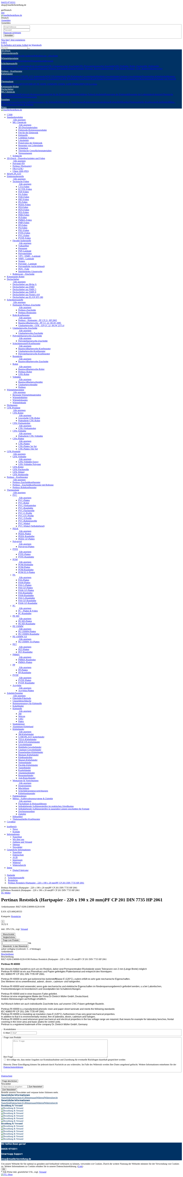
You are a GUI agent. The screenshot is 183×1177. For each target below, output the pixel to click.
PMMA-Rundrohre (27, 659)
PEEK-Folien (24, 204)
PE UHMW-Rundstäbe (28, 634)
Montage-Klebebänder (28, 755)
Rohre (15, 364)
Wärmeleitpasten (8, 61)
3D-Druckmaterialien (10, 94)
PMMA (76, 84)
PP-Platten (23, 670)
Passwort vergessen (12, 32)
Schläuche (17, 156)
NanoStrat (17, 837)
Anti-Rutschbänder (143, 79)
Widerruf (17, 862)
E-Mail (6, 1033)
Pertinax (22, 387)
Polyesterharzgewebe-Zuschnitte (27, 336)
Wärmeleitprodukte (9, 58)
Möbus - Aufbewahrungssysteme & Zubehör (33, 798)
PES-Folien (23, 212)
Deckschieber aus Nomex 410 (26, 294)
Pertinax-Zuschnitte (27, 310)
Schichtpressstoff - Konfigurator (15, 66)
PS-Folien (22, 228)
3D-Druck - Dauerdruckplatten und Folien (26, 158)
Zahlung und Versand (22, 842)
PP (81, 84)
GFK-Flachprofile (21, 469)
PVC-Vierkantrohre (27, 505)
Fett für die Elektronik (59, 94)
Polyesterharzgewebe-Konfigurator (34, 354)
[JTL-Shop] (7, 1174)
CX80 (9, 114)
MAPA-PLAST (14, 174)
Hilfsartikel (124, 102)
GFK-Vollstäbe (19, 456)
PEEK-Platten (24, 534)
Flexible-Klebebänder (68, 79)
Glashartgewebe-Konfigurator (31, 351)
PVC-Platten (24, 500)
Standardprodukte (15, 117)
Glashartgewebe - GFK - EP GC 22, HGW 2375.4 (41, 325)
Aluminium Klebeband (23, 726)
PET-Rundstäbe (25, 652)
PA (32, 84)
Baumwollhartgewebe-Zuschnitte (23, 68)
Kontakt (16, 831)
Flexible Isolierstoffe (27, 56)
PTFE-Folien (24, 233)
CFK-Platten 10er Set (28, 449)
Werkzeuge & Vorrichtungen (71, 102)
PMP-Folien (23, 222)
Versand (24, 929)
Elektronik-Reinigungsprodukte (34, 94)
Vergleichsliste (8, 937)
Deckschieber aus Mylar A (25, 284)
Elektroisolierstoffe (9, 53)
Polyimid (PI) (19, 163)
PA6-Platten (23, 580)
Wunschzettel (8, 934)
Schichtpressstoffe (9, 63)
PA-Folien (23, 194)
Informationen (13, 834)
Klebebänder (7, 74)
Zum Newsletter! (35, 1087)
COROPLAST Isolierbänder (32, 76)
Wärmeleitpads (37, 61)
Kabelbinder (162, 102)
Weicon (21, 716)
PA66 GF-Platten (26, 590)
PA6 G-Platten (24, 585)
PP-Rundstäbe (24, 672)
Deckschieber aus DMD (23, 287)
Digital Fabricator (20, 870)
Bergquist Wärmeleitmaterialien (27, 395)
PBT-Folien (23, 199)
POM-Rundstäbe (26, 570)
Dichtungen (12, 405)
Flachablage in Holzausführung (32, 803)
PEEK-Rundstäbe (26, 536)
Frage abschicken (9, 1081)
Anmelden (9, 35)
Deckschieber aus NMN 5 (24, 289)
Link (80, 1166)
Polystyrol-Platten (26, 546)
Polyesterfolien (25, 253)
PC (35, 84)
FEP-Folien (23, 192)
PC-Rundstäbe (24, 613)
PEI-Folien (23, 207)
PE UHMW (49, 84)
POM (28, 84)
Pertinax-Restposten (27, 312)
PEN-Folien (23, 210)
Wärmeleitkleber (23, 61)
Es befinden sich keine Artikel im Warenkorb (21, 45)
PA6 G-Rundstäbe (26, 598)
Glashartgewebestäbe (27, 384)
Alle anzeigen (19, 120)
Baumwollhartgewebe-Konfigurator (34, 348)
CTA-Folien (23, 186)
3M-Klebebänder (74, 76)
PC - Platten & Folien (28, 611)
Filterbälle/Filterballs (22, 698)
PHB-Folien (23, 215)
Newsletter (17, 847)
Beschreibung (7, 954)
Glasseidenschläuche (19, 102)
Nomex (21, 261)
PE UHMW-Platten (27, 631)
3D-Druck (5, 50)
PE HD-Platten (25, 621)
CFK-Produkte (13, 408)
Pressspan (22, 248)
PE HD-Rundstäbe (26, 623)
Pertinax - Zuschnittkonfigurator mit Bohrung (33, 485)
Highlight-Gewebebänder (107, 76)
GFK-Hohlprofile (20, 474)
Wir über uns (18, 839)
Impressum (17, 860)
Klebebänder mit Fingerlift (164, 79)
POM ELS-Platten (26, 572)
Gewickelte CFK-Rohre (29, 418)
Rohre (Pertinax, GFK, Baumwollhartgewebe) (141, 68)
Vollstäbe (17, 377)
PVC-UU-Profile (26, 516)
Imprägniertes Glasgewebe (30, 271)
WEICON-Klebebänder (56, 76)
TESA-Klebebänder (10, 76)
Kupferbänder (97, 79)
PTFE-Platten (24, 554)
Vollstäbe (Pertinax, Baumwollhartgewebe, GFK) (98, 68)
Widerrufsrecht (19, 865)
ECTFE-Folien (25, 189)
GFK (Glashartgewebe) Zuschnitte (62, 66)
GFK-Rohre (23, 374)
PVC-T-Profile (25, 518)
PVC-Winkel (24, 523)
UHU (20, 719)
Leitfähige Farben (86, 94)
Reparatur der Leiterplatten (141, 94)
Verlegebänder (52, 79)
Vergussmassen (30, 97)
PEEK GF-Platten (26, 539)
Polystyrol (16, 84)
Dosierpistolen (24, 785)
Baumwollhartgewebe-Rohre (31, 369)
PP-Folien (22, 225)
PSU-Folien (23, 230)
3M (19, 713)
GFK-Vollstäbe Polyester (29, 464)
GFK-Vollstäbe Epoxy (28, 462)
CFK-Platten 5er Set (27, 446)
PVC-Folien (23, 235)
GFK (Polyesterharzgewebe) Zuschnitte (96, 66)
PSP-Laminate (24, 251)
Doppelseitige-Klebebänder (154, 76)
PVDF (85, 84)
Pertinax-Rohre (25, 372)
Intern (9, 867)
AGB (15, 857)
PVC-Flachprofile (26, 510)
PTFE (23, 84)
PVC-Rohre (23, 503)
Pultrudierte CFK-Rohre (29, 420)
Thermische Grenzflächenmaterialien (34, 150)
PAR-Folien (23, 197)
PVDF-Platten (24, 680)
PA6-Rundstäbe (25, 593)
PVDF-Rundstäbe (26, 683)
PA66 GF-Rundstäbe (27, 603)
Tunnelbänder (84, 79)
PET (71, 84)
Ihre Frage (8, 1057)
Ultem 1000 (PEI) (21, 171)
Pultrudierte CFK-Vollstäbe (30, 436)
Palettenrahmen (91, 102)
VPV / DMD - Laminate (29, 256)
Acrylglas (92, 84)
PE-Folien (22, 202)
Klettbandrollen (20, 79)
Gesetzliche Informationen (19, 849)
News (3, 107)
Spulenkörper (104, 102)
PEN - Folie (23, 269)
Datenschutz (18, 855)
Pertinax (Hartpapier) (22, 166)
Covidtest (11, 821)
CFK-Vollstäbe (19, 431)
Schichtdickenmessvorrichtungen (33, 791)
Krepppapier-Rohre (10, 86)
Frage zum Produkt (10, 940)
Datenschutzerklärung (13, 1067)
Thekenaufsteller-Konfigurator (143, 102)
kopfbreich (12, 826)
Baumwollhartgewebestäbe (30, 382)
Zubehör (22, 814)
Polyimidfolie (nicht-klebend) (31, 266)
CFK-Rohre (18, 413)
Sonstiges (5, 99)
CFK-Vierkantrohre (21, 423)
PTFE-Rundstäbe (26, 557)
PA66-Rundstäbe (26, 595)
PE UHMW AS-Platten (28, 641)
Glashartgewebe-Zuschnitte (25, 328)
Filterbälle (5, 102)
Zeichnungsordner (26, 811)
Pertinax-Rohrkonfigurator (24, 487)
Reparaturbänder (127, 79)
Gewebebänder (89, 76)
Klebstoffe (73, 94)
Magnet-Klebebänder (36, 79)
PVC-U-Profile (25, 513)
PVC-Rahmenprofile (27, 521)
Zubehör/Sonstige (15, 693)
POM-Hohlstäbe (25, 564)
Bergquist (48, 61)
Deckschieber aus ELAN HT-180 (28, 297)
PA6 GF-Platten (25, 588)
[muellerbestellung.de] (11, 15)
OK (3, 1169)
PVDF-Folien (24, 238)
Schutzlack (158, 94)
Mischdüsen (23, 788)
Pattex (21, 721)
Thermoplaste (7, 81)
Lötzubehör (99, 94)
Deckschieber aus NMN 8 (24, 292)
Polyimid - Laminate (27, 264)
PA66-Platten (24, 582)
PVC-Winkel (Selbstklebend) (31, 526)
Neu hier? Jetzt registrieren (13, 40)
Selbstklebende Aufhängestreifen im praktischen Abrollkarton (46, 806)
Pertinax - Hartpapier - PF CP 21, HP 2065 (37, 320)
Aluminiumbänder (112, 79)
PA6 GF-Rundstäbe (27, 600)
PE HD (40, 84)
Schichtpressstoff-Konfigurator (26, 343)
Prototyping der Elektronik (117, 94)
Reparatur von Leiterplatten (30, 145)
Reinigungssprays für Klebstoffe (43, 102)
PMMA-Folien (25, 220)
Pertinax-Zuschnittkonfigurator (26, 482)
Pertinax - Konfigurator (11, 71)
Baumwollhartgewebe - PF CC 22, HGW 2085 (39, 323)
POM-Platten (24, 567)
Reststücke (71, 68)
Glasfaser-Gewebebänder (130, 76)
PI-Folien (22, 217)
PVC (3, 84)
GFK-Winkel (18, 472)
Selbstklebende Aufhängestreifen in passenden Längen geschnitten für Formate (53, 809)
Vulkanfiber (23, 246)
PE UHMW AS (61, 84)
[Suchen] (29, 48)
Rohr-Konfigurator (38, 66)
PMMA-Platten (25, 662)
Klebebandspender (26, 793)
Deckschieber (7, 89)
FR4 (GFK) (18, 168)
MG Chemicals (8, 92)
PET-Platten (23, 649)
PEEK (9, 84)
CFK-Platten (18, 438)
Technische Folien (9, 56)
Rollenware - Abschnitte (47, 56)
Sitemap (16, 844)
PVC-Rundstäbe (25, 508)
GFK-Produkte (13, 451)
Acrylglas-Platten (26, 690)
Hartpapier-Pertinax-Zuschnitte (52, 68)
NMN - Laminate (26, 258)
